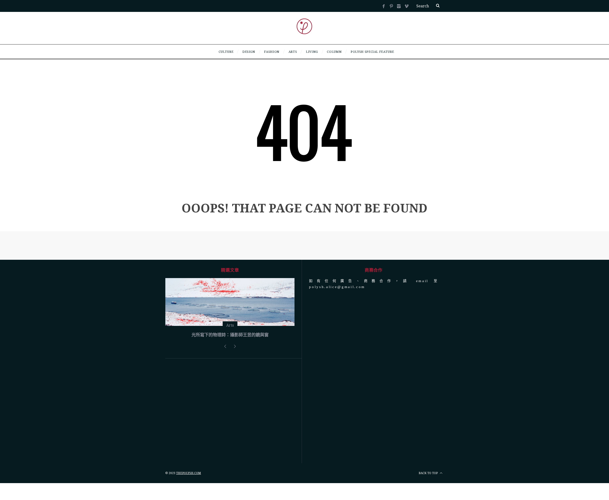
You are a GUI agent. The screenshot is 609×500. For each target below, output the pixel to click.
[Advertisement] (230, 447)
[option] (230, 327)
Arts (230, 361)
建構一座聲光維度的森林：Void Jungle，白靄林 (230, 370)
